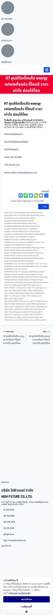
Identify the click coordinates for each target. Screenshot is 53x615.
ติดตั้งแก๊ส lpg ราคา (9, 245)
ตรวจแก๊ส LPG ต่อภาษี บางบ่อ (29, 229)
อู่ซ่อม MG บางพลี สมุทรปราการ (38, 301)
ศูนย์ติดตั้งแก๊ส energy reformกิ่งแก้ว (14, 264)
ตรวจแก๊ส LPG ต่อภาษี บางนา (12, 229)
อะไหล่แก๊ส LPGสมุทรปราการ (40, 277)
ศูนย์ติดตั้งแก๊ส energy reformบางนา (36, 264)
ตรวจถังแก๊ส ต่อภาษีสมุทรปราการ (13, 226)
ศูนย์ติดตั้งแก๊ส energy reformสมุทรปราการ (16, 272)
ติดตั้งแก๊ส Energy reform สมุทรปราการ (15, 242)
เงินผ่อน (26, 315)
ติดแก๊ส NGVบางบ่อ (32, 256)
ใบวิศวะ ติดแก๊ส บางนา (10, 317)
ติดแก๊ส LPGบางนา (21, 250)
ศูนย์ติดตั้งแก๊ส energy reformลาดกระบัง (15, 269)
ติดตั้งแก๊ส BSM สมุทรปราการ (28, 240)
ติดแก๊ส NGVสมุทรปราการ (36, 258)
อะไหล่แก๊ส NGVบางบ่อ (36, 280)
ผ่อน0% (7, 261)
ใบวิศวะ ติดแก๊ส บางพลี (36, 317)
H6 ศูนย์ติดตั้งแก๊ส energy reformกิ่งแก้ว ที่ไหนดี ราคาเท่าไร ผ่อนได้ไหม (13, 337)
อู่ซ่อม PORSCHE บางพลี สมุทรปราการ (36, 307)
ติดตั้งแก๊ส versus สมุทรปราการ (13, 248)
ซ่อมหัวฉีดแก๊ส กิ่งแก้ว (24, 213)
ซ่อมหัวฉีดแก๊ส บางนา (37, 213)
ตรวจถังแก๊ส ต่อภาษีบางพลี (11, 223)
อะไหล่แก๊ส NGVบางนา (23, 280)
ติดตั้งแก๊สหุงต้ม (26, 248)
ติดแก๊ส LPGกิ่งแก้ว (9, 250)
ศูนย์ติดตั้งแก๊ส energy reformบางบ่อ (14, 266)
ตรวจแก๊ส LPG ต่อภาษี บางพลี (12, 231)
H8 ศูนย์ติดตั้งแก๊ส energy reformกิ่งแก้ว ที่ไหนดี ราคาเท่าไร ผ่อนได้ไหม (39, 337)
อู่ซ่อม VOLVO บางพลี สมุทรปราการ (14, 315)
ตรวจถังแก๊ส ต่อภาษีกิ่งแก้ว (27, 218)
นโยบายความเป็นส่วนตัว (19, 593)
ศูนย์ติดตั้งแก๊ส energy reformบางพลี (36, 266)
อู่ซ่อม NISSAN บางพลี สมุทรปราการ (37, 304)
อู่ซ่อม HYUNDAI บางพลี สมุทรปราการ (14, 293)
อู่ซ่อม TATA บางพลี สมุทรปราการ (13, 312)
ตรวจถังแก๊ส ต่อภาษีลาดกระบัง (28, 223)
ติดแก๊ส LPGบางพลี (9, 253)
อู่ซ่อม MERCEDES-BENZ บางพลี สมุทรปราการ (17, 301)
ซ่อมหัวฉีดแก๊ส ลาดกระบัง (37, 215)
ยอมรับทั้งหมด (26, 599)
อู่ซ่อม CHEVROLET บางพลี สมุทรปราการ (15, 288)
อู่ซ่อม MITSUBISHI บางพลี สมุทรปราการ (15, 304)
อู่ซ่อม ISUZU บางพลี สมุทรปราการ (35, 293)
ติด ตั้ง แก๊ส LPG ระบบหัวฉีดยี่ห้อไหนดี (35, 234)
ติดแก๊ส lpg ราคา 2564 (38, 248)
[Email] (41, 195)
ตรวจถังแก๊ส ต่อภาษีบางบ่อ (26, 221)
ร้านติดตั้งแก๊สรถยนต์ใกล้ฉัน (25, 261)
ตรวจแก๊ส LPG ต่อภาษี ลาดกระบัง (30, 231)
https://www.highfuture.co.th (24, 172)
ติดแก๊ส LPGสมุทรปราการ (36, 253)
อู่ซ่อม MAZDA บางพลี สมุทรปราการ (14, 299)
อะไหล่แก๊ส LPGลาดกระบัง (24, 277)
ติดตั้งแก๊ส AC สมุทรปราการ (27, 237)
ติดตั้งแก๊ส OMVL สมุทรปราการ (24, 245)
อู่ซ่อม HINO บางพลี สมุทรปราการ (13, 290)
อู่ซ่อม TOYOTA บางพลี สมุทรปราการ (33, 312)
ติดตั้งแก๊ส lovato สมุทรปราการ (36, 242)
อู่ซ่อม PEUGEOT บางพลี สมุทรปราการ (14, 307)
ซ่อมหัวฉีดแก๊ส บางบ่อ (10, 215)
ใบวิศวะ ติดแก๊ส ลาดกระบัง (11, 320)
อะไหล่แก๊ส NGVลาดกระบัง (24, 282)
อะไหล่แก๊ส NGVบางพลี (10, 282)
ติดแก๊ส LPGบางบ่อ (32, 250)
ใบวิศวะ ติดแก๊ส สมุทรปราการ (27, 320)
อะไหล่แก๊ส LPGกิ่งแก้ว (10, 274)
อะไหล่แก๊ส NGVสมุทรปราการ (40, 282)
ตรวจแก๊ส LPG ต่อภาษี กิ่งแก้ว (31, 226)
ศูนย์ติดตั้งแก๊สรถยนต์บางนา (37, 272)
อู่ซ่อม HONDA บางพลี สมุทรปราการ (33, 290)
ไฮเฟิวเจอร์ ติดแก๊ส (40, 320)
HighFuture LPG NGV (11, 213)
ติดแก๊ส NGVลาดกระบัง (22, 258)
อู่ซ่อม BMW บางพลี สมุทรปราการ (32, 285)
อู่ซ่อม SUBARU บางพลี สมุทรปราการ (14, 309)
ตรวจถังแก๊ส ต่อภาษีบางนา (11, 221)
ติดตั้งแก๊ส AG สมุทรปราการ (12, 240)
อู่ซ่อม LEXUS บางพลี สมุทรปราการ (32, 296)
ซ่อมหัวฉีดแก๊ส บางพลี (23, 215)
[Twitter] (30, 195)
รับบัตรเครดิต (14, 261)
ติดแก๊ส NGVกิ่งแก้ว (10, 256)
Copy (44, 206)
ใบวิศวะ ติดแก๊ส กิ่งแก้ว (36, 315)
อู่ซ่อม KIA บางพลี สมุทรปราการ (13, 296)
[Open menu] (47, 70)
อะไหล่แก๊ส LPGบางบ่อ (36, 274)
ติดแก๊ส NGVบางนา (21, 256)
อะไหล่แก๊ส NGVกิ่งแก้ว (10, 280)
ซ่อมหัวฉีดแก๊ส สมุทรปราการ (12, 218)
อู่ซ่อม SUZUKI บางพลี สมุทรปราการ (35, 309)
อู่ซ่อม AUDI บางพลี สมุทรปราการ (13, 285)
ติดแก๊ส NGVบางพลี (10, 258)
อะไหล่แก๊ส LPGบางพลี (10, 277)
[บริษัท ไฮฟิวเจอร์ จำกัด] (7, 69)
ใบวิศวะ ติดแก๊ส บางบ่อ (23, 317)
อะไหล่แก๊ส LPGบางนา (23, 274)
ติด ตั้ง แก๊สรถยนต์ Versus (11, 237)
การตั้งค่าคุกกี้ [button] (26, 606)
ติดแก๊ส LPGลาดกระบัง (22, 253)
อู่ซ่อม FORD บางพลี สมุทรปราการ (36, 288)
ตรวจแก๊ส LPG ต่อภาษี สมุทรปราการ (14, 234)
